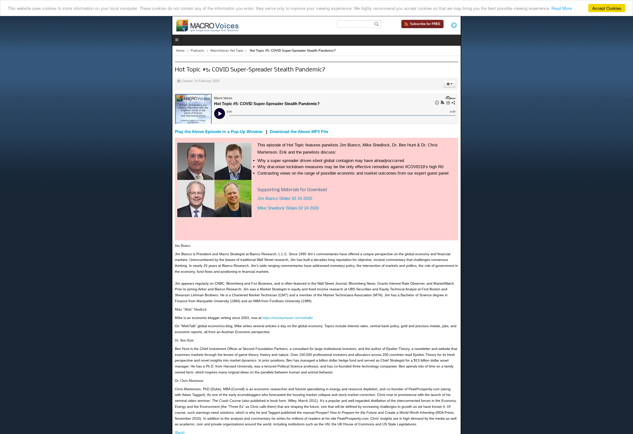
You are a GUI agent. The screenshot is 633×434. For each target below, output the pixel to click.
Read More (561, 8)
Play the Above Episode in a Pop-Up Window (46, 132)
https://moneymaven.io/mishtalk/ (115, 288)
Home (8, 51)
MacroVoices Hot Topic (55, 51)
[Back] (8, 367)
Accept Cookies (606, 8)
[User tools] (621, 85)
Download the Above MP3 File (127, 132)
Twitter (626, 25)
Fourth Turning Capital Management (576, 409)
